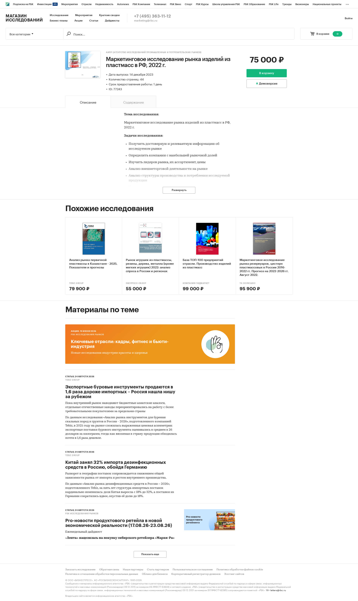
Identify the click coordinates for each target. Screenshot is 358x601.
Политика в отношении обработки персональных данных (101, 574)
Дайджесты (112, 20)
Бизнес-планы (58, 20)
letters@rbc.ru (278, 590)
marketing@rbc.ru (145, 20)
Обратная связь (109, 569)
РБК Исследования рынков (87, 335)
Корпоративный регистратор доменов (196, 574)
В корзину (266, 73)
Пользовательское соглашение (193, 569)
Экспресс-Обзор (136, 283)
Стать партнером (158, 569)
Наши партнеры (133, 569)
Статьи (93, 20)
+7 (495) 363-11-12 (152, 16)
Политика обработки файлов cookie (239, 569)
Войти (348, 18)
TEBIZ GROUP (76, 283)
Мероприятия (83, 15)
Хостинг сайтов (234, 574)
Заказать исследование (80, 569)
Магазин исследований (24, 18)
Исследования (59, 15)
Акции (78, 20)
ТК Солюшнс (247, 283)
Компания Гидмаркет (196, 283)
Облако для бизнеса (155, 574)
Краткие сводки (109, 15)
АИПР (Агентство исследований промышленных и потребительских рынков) (154, 52)
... (347, 3)
